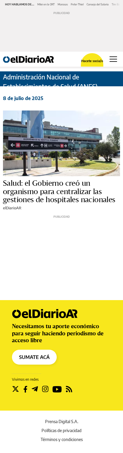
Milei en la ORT (46, 4)
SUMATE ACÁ (34, 357)
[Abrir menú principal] (113, 59)
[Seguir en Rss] (69, 389)
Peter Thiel (77, 4)
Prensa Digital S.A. (61, 421)
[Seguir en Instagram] (45, 389)
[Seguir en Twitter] (15, 389)
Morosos (63, 4)
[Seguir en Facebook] (25, 389)
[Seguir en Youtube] (57, 389)
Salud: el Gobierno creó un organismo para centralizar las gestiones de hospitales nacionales (59, 191)
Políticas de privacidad (61, 430)
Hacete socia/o (92, 60)
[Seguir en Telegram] (35, 389)
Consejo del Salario (98, 4)
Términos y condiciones (62, 439)
